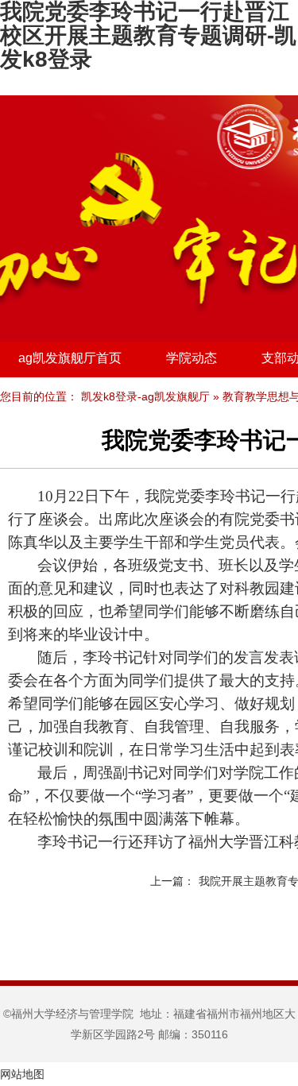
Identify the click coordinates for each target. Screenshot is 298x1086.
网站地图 (22, 1074)
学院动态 (191, 358)
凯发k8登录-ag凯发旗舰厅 (145, 396)
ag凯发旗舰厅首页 (70, 358)
